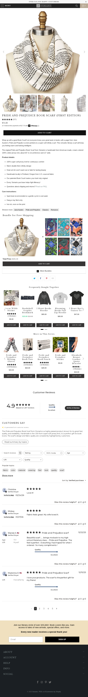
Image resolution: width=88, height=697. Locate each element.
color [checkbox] (13, 470)
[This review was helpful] (79, 502)
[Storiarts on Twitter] (50, 682)
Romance (54, 210)
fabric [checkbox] (5, 470)
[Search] (76, 5)
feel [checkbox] (39, 470)
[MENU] (1, 5)
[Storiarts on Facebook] (38, 682)
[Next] (84, 52)
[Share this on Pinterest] (46, 278)
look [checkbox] (46, 470)
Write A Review (73, 408)
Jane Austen (18, 210)
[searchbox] (10, 452)
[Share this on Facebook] (40, 278)
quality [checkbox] (54, 470)
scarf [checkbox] (62, 470)
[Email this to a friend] (52, 278)
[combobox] (33, 453)
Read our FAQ (41, 186)
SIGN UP (62, 639)
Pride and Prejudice (33, 210)
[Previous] (4, 52)
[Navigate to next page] (56, 608)
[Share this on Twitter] (34, 278)
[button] (44, 433)
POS (40, 692)
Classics (45, 210)
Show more (7, 475)
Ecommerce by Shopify (53, 692)
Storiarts (35, 692)
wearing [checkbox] (31, 470)
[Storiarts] (44, 5)
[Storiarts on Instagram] (42, 682)
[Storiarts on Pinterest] (46, 682)
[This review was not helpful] (83, 502)
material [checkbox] (21, 470)
